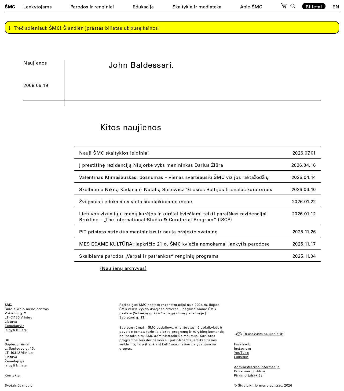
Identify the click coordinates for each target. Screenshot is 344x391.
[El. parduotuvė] (284, 6)
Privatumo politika (249, 371)
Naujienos (35, 63)
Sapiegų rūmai (17, 344)
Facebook (242, 344)
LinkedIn (241, 357)
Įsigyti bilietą (16, 330)
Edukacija (143, 7)
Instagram (242, 348)
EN (336, 7)
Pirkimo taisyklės (248, 375)
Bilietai (314, 6)
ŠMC (10, 7)
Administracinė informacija (257, 367)
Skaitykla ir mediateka (196, 7)
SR (7, 340)
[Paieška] (292, 5)
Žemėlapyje (14, 326)
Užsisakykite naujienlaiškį (263, 334)
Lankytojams (37, 7)
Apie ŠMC (251, 7)
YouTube (241, 353)
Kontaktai (13, 375)
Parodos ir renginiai (92, 7)
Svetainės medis (19, 385)
